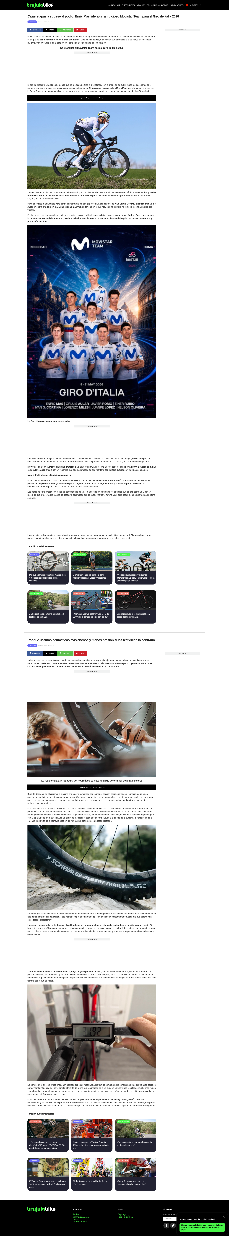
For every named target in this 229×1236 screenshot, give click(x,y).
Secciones (76, 1214)
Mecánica (141, 5)
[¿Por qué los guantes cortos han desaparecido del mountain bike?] (135, 1177)
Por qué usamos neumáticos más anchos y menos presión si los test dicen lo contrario (47, 578)
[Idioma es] (187, 5)
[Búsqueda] (200, 5)
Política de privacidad (125, 1218)
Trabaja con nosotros (80, 1221)
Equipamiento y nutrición (158, 5)
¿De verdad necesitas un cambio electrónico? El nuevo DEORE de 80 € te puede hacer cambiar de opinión (47, 1145)
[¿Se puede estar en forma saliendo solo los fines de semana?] (48, 609)
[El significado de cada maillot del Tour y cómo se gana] (91, 1177)
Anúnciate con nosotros (81, 1218)
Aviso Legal (122, 1214)
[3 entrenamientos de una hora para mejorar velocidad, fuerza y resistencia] (91, 570)
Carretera (32, 22)
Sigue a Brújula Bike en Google (91, 98)
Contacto (76, 1219)
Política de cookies (124, 1216)
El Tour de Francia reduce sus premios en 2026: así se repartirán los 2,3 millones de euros (47, 1184)
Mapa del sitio (77, 1216)
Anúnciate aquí (92, 53)
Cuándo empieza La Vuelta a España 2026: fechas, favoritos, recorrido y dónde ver (91, 1145)
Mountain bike (114, 5)
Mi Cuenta (194, 5)
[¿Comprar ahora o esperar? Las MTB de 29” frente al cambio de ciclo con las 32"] (91, 609)
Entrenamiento (128, 5)
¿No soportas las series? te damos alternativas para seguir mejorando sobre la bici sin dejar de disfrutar (135, 578)
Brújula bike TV (177, 5)
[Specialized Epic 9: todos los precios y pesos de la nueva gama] (135, 609)
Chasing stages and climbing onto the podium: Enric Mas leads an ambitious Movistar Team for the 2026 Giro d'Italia (202, 1227)
